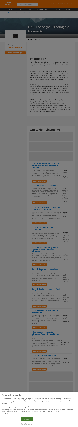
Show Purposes (26, 424)
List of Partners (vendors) (9, 414)
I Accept (26, 419)
